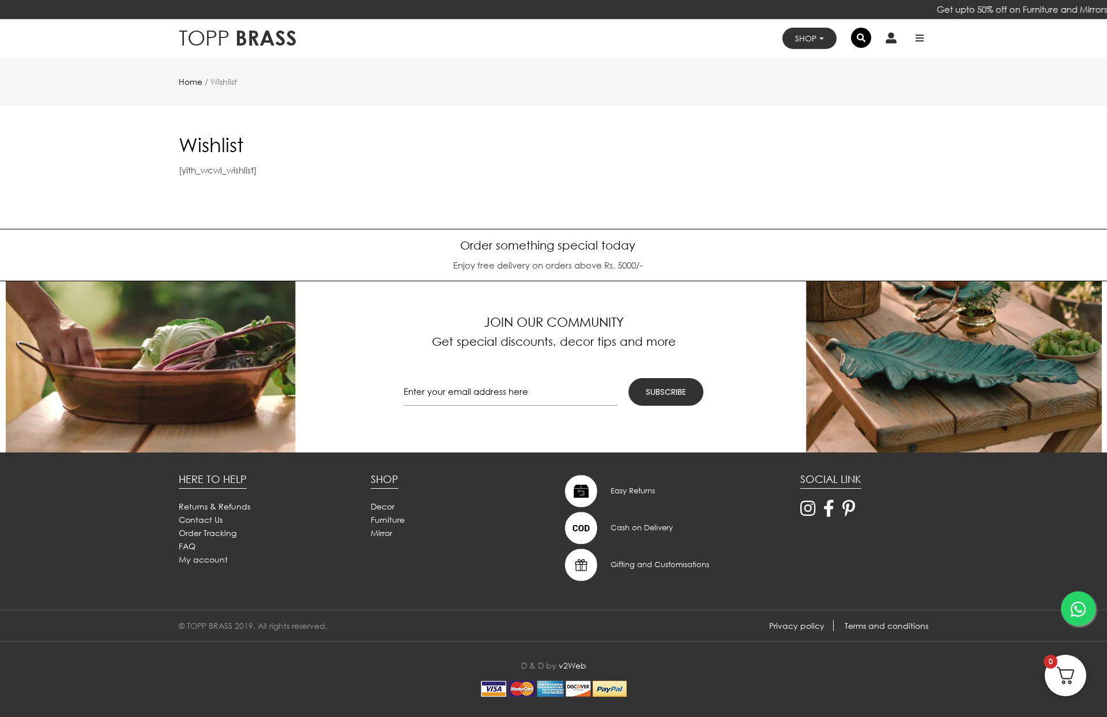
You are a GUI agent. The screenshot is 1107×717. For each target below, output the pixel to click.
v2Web (572, 665)
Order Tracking (207, 532)
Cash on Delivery (640, 527)
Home (190, 81)
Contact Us (201, 519)
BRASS (238, 38)
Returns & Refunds (214, 506)
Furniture (388, 519)
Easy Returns (631, 490)
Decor (382, 506)
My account (203, 559)
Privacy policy (796, 625)
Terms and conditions (886, 625)
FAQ (187, 546)
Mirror (381, 532)
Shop (805, 38)
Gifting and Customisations (658, 564)
